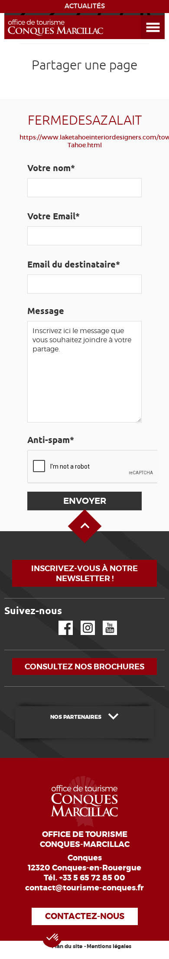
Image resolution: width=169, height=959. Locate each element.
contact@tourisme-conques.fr (84, 888)
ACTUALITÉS (85, 6)
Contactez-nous (84, 916)
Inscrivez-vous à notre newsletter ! (84, 573)
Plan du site (67, 946)
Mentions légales (109, 946)
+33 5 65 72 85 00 (92, 878)
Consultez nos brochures (84, 666)
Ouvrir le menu (142, 15)
